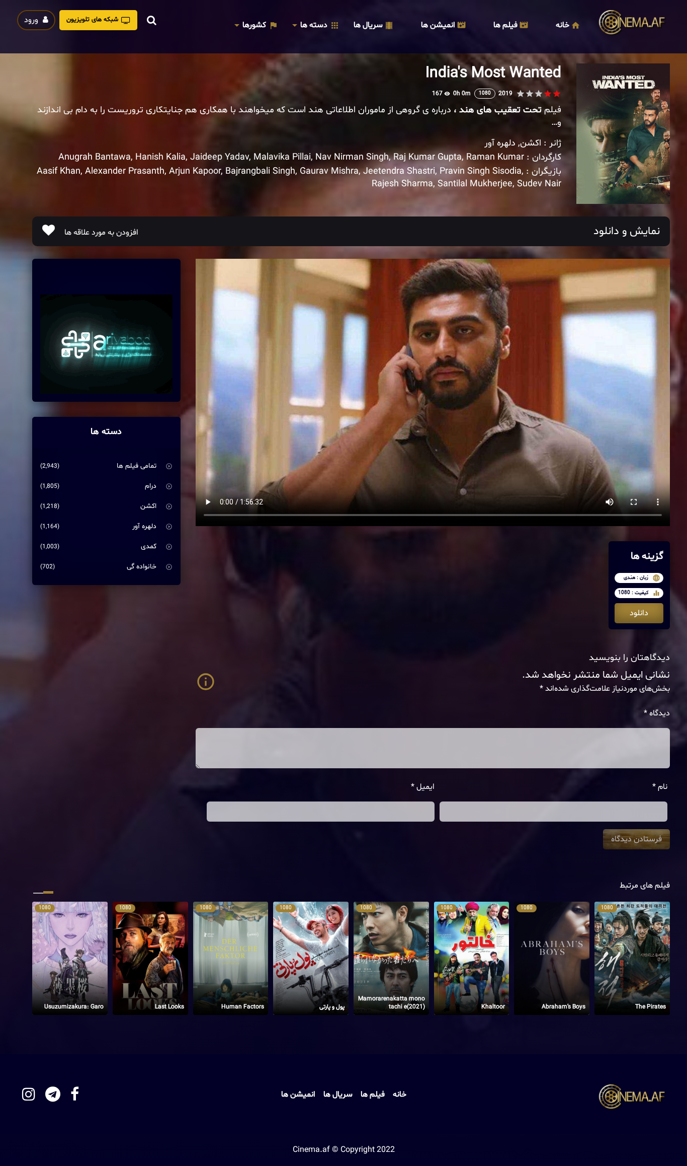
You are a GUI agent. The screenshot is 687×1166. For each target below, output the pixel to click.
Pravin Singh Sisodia (481, 171)
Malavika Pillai (282, 157)
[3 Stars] (538, 93)
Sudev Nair (539, 184)
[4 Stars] (529, 93)
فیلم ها (505, 25)
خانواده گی (141, 566)
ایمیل (423, 786)
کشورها (254, 25)
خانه (562, 25)
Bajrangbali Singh (260, 171)
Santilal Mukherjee (475, 184)
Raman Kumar (495, 157)
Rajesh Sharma (402, 184)
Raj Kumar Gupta (427, 157)
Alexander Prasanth (124, 171)
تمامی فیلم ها (136, 466)
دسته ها (313, 25)
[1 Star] (556, 93)
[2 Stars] (547, 93)
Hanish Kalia (160, 157)
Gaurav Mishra (329, 171)
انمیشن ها (438, 25)
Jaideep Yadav (219, 157)
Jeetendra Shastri (399, 171)
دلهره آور (500, 143)
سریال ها (368, 25)
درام (150, 486)
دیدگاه (657, 713)
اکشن (530, 143)
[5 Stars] (520, 93)
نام (659, 786)
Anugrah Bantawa (94, 157)
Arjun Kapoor (195, 171)
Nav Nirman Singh (352, 157)
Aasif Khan (58, 171)
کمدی (148, 546)
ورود (32, 20)
